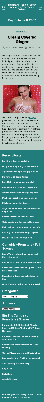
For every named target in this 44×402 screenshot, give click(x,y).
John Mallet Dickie (15, 47)
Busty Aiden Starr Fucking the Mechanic (21, 358)
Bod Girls (9, 385)
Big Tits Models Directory (5, 385)
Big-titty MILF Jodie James (15, 177)
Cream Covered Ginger (22, 39)
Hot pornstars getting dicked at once (20, 166)
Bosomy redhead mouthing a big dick (20, 232)
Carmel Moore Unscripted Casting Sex (21, 353)
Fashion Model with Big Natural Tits (19, 385)
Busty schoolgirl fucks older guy (18, 217)
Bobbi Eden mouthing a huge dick (18, 182)
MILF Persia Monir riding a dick (17, 238)
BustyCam (36, 385)
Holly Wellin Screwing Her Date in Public (21, 284)
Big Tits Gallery (12, 385)
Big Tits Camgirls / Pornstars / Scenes (15, 317)
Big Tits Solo (22, 31)
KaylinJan (7, 369)
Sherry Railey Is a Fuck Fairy (15, 363)
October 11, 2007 (34, 47)
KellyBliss (7, 374)
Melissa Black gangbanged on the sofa (21, 227)
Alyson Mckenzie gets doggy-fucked (20, 171)
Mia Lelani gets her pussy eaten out (19, 198)
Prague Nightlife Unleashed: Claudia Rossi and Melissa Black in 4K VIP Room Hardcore (21, 328)
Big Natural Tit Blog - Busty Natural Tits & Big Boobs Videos (22, 7)
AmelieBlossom (9, 379)
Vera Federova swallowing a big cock (20, 192)
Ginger (32, 117)
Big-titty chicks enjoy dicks (15, 161)
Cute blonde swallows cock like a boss (20, 222)
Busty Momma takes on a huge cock (19, 187)
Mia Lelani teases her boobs (15, 203)
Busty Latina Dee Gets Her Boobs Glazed (21, 262)
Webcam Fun (32, 385)
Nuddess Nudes (25, 385)
